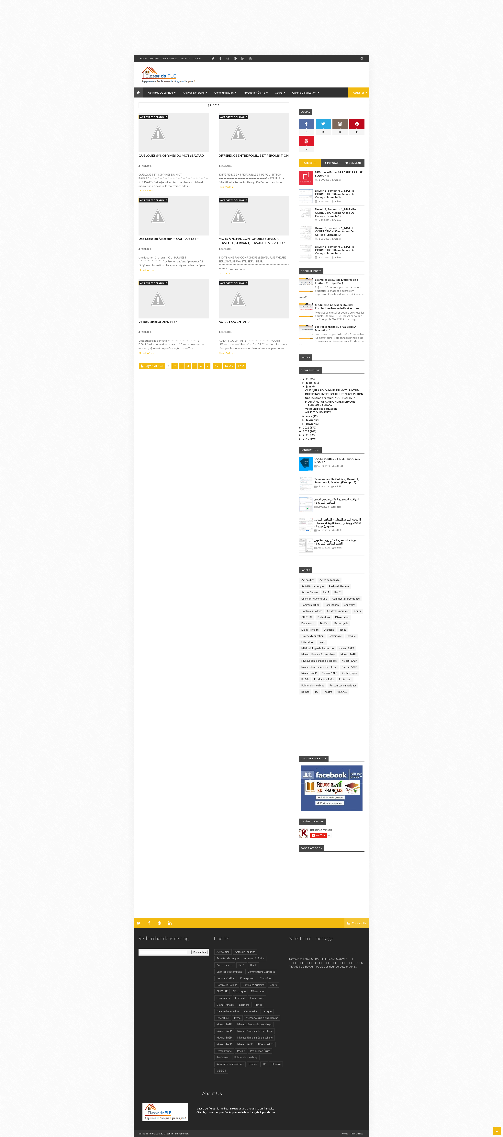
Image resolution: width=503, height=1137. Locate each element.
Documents (308, 623)
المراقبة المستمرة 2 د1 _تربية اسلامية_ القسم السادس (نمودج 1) (336, 541)
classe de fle (145, 1133)
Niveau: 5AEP (309, 673)
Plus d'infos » (146, 190)
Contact (197, 58)
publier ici (185, 58)
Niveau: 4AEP (349, 667)
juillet (310, 382)
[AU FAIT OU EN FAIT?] (254, 298)
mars (309, 416)
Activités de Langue (153, 117)
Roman (305, 691)
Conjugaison (332, 604)
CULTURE (306, 617)
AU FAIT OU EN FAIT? (234, 321)
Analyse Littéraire (339, 586)
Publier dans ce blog (312, 685)
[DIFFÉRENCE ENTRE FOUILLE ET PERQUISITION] (254, 132)
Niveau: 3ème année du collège (319, 667)
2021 (306, 431)
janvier (310, 423)
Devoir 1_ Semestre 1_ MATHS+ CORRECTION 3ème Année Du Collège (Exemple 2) (335, 194)
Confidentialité (169, 58)
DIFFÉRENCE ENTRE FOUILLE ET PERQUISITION (254, 155)
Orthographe (349, 673)
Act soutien (307, 579)
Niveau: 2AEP (348, 654)
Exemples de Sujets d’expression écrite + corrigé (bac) (336, 281)
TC (316, 691)
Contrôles (349, 604)
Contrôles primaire (338, 611)
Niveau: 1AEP (346, 648)
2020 (306, 435)
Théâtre (327, 691)
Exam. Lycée (341, 623)
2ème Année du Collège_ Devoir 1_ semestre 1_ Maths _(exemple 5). (336, 480)
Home (143, 58)
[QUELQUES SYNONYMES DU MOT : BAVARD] (174, 132)
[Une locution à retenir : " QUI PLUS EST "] (174, 215)
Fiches (342, 629)
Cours (357, 611)
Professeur (345, 679)
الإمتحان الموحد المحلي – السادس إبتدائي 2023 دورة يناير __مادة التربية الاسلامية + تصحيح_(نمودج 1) (337, 523)
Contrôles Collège (311, 611)
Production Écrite (324, 679)
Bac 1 (326, 592)
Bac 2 (337, 592)
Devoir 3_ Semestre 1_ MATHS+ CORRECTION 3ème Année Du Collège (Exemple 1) (335, 213)
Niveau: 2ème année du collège (319, 660)
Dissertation (342, 617)
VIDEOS (342, 691)
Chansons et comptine (314, 598)
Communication (310, 604)
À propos (154, 58)
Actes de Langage (329, 579)
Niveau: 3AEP (349, 660)
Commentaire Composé (346, 598)
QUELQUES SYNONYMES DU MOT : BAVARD (171, 155)
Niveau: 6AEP (329, 673)
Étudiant (324, 623)
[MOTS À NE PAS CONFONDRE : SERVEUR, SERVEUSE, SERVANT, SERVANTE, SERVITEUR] (254, 215)
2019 (306, 439)
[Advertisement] (118, 27)
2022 (306, 427)
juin (308, 386)
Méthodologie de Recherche (317, 648)
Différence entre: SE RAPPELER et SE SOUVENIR (324, 953)
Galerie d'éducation (304, 92)
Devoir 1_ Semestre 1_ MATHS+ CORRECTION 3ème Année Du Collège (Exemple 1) (335, 250)
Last (241, 366)
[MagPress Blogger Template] (168, 75)
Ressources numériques (343, 685)
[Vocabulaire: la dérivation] (174, 298)
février (310, 419)
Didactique (324, 617)
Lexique (351, 635)
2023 (306, 379)
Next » (229, 366)
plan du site (357, 1133)
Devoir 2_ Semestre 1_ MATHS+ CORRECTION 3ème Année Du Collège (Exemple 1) (335, 231)
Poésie (305, 679)
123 (217, 366)
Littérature (307, 642)
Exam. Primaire (310, 629)
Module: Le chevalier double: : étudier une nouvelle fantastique (337, 306)
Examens (329, 629)
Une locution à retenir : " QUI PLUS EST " (169, 238)
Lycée (322, 642)
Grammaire (335, 635)
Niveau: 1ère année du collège (318, 654)
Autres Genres (309, 592)
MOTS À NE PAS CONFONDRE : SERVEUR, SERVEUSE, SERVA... (330, 403)
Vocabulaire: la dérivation (158, 321)
